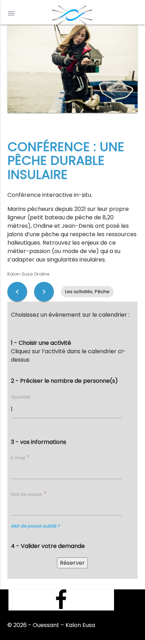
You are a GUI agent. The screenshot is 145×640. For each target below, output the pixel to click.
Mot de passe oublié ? (35, 526)
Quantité (21, 397)
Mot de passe (27, 494)
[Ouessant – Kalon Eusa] (72, 13)
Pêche (102, 291)
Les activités (79, 291)
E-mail (18, 458)
